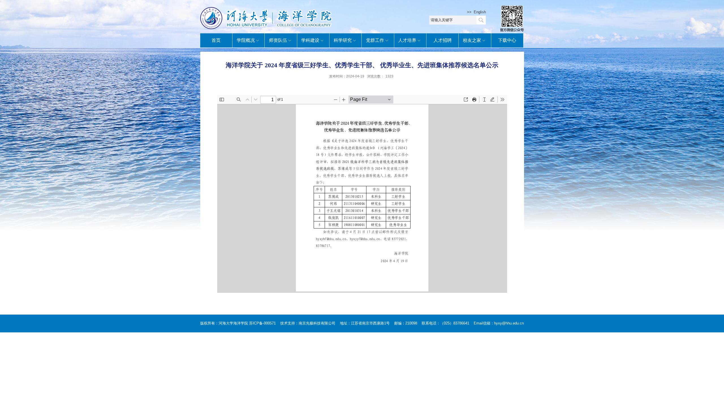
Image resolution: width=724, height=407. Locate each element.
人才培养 (407, 40)
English (480, 12)
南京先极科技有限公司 (317, 323)
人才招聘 (443, 40)
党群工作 (375, 40)
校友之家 (472, 40)
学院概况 (246, 40)
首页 (216, 40)
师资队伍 (278, 40)
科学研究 (343, 40)
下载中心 (507, 40)
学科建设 (310, 40)
